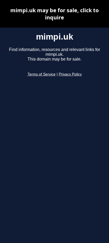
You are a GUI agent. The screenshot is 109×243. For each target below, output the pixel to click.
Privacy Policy (70, 74)
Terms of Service (42, 74)
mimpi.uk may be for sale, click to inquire (54, 14)
